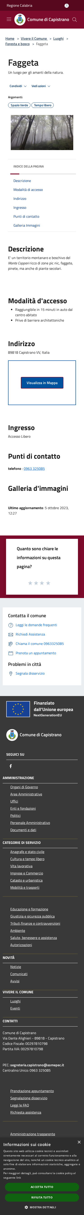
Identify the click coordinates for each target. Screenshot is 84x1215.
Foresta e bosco (17, 43)
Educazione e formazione (29, 909)
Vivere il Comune (34, 38)
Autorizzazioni (21, 944)
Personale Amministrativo (30, 822)
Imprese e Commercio (26, 873)
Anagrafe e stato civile (27, 851)
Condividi (16, 86)
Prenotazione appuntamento (32, 1091)
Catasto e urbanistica (26, 880)
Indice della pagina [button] (28, 166)
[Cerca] (74, 19)
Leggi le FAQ (19, 1105)
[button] (42, 1207)
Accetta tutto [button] (42, 1187)
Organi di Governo (24, 787)
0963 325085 (34, 468)
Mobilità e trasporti (24, 887)
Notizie (15, 966)
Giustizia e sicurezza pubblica (32, 916)
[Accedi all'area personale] (66, 5)
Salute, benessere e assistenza (33, 937)
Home (9, 38)
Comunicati (19, 974)
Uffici (14, 801)
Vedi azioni (39, 86)
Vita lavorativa (21, 866)
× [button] (79, 1142)
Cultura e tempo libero (27, 859)
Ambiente (17, 930)
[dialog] (42, 1176)
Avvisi (14, 981)
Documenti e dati (23, 829)
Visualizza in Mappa (42, 382)
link (18, 1177)
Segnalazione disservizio (28, 1098)
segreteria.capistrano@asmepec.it (37, 1065)
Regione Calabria (19, 5)
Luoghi (58, 38)
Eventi (15, 1008)
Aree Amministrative (26, 794)
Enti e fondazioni (23, 808)
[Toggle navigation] (9, 19)
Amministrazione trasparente (32, 1134)
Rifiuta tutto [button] (42, 1197)
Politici (15, 815)
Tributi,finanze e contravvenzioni (35, 923)
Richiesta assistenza (25, 1112)
